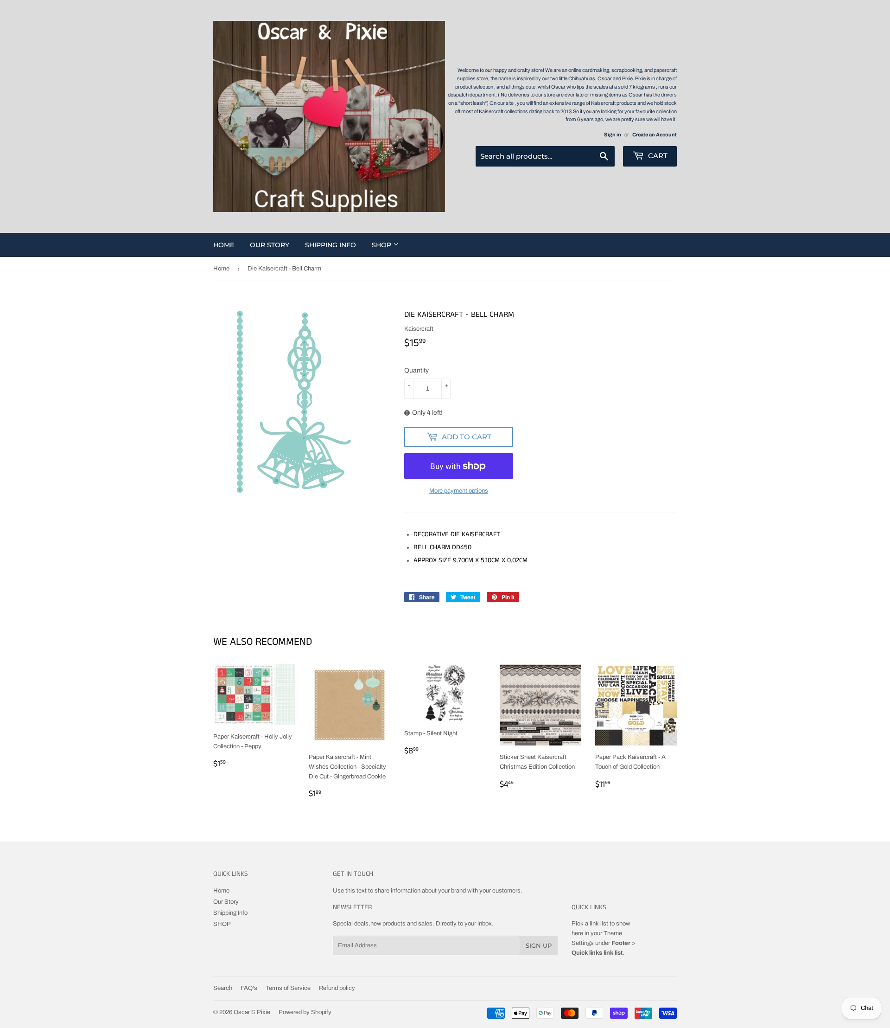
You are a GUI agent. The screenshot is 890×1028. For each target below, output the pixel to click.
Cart (657, 155)
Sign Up (539, 945)
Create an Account (654, 134)
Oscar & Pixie (252, 1012)
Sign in (612, 134)
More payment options (458, 491)
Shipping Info (330, 245)
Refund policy (337, 988)
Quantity (416, 370)
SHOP (382, 245)
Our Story (269, 245)
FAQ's (249, 988)
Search (222, 988)
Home (223, 245)
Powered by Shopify (305, 1012)
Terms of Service (288, 988)
